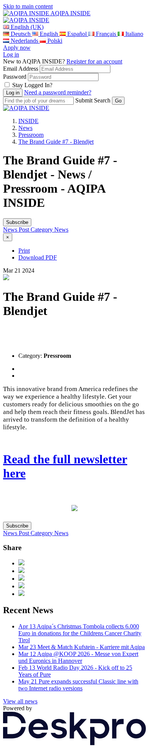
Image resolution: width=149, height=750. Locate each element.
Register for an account (94, 61)
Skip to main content (28, 6)
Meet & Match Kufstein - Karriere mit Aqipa (81, 647)
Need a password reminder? (57, 92)
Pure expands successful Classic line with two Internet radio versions (78, 685)
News (25, 128)
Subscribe (17, 222)
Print (24, 250)
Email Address (20, 68)
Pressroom (31, 134)
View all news (20, 701)
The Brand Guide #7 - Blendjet (56, 141)
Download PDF (37, 257)
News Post (17, 229)
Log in (11, 54)
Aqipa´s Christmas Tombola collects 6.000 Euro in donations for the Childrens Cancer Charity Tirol (79, 633)
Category (42, 229)
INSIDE (28, 121)
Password (14, 76)
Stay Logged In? (32, 85)
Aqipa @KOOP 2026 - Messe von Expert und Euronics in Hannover (78, 657)
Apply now (17, 47)
